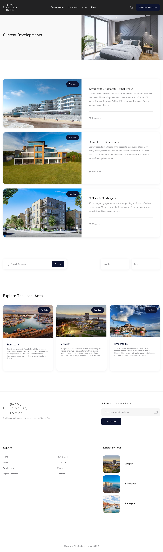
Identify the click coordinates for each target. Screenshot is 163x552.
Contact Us (61, 462)
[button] (131, 7)
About (84, 7)
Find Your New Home (148, 7)
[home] (10, 7)
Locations (73, 7)
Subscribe (61, 473)
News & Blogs (62, 456)
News (93, 7)
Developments (57, 7)
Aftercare (61, 468)
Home (5, 456)
